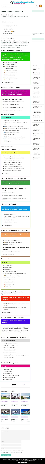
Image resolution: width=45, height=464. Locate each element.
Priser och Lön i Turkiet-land (36, 83)
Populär (35, 65)
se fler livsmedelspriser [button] (8, 82)
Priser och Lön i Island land (36, 125)
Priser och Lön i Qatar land (36, 158)
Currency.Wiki (41, 61)
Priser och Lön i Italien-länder (36, 129)
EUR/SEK (34, 61)
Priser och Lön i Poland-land (36, 139)
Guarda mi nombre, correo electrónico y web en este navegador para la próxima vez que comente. (14, 451)
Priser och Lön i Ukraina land (36, 92)
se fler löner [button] (6, 173)
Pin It (24, 384)
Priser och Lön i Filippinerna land (37, 112)
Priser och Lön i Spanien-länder (36, 97)
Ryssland (4, 401)
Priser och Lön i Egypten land (36, 88)
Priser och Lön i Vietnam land (36, 144)
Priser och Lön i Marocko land (36, 153)
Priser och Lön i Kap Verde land (37, 107)
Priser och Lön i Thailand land (36, 78)
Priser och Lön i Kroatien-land (36, 73)
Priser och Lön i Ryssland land (36, 116)
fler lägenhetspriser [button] (8, 312)
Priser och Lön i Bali (37, 120)
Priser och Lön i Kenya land (36, 149)
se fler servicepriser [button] (8, 225)
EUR (40, 33)
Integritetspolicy (23, 462)
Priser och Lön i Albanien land (36, 102)
